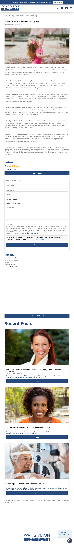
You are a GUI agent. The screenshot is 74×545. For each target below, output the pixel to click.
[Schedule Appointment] (66, 8)
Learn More (58, 2)
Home (6, 16)
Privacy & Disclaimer (31, 234)
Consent (10, 225)
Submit (37, 245)
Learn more (40, 239)
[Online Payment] (62, 8)
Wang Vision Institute (37, 316)
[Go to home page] (19, 8)
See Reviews (37, 173)
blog (12, 16)
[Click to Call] (57, 8)
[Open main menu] (71, 8)
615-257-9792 (13, 267)
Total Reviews (11, 169)
